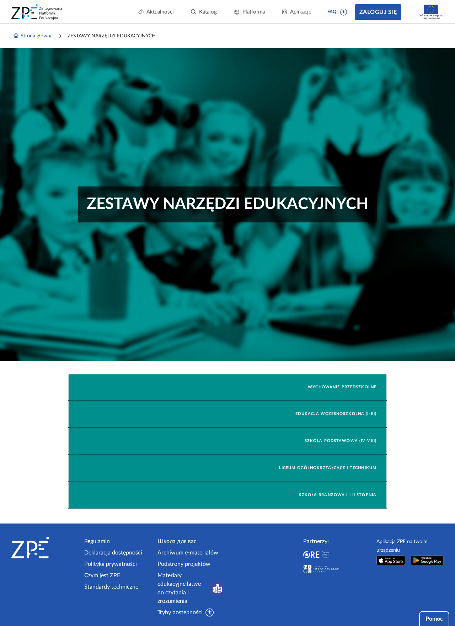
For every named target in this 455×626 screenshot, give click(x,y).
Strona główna (37, 35)
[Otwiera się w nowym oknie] (391, 560)
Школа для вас (177, 541)
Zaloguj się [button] (378, 12)
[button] (343, 12)
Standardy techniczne (111, 587)
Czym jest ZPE (102, 575)
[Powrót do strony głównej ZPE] (37, 12)
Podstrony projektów (183, 564)
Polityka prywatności (110, 564)
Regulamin (97, 541)
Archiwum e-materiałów (187, 553)
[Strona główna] (45, 547)
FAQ (332, 12)
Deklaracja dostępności (113, 553)
